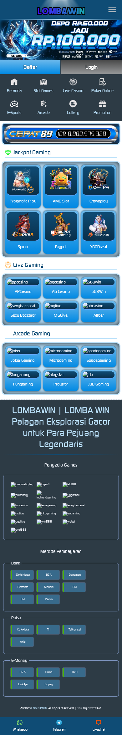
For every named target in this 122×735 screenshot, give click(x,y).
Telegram (60, 729)
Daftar (30, 67)
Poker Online (102, 90)
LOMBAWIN (39, 708)
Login (91, 67)
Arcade (44, 112)
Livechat (99, 729)
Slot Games (43, 90)
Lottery (73, 112)
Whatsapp (20, 729)
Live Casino (73, 90)
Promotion (102, 112)
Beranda (14, 90)
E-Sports (14, 112)
